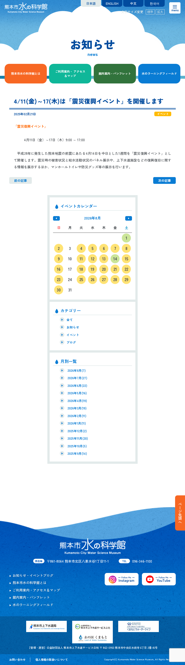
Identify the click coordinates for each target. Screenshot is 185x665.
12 (92, 258)
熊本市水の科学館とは (25, 73)
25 (81, 279)
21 (115, 269)
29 (126, 279)
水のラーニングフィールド (159, 73)
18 (81, 269)
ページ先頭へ (180, 513)
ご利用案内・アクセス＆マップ (36, 590)
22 (126, 269)
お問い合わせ (17, 659)
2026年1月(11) (76, 423)
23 (58, 279)
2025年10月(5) (77, 446)
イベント (73, 334)
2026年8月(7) (76, 370)
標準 (150, 12)
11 (81, 258)
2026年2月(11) (76, 415)
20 (104, 269)
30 (59, 290)
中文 (133, 3)
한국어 (154, 3)
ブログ (71, 342)
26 (93, 279)
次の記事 (164, 180)
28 (115, 279)
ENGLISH (112, 3)
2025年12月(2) (77, 431)
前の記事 (20, 180)
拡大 (160, 12)
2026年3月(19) (77, 408)
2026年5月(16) (77, 393)
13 (104, 258)
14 (115, 258)
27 (104, 279)
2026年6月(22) (77, 385)
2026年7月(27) (77, 378)
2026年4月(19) (77, 400)
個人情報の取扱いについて (51, 659)
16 (58, 269)
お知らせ (73, 327)
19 (92, 269)
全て (70, 319)
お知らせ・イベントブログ (33, 575)
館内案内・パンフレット (115, 73)
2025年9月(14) (77, 453)
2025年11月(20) (77, 438)
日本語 (91, 3)
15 (126, 258)
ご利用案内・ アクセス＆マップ (70, 73)
